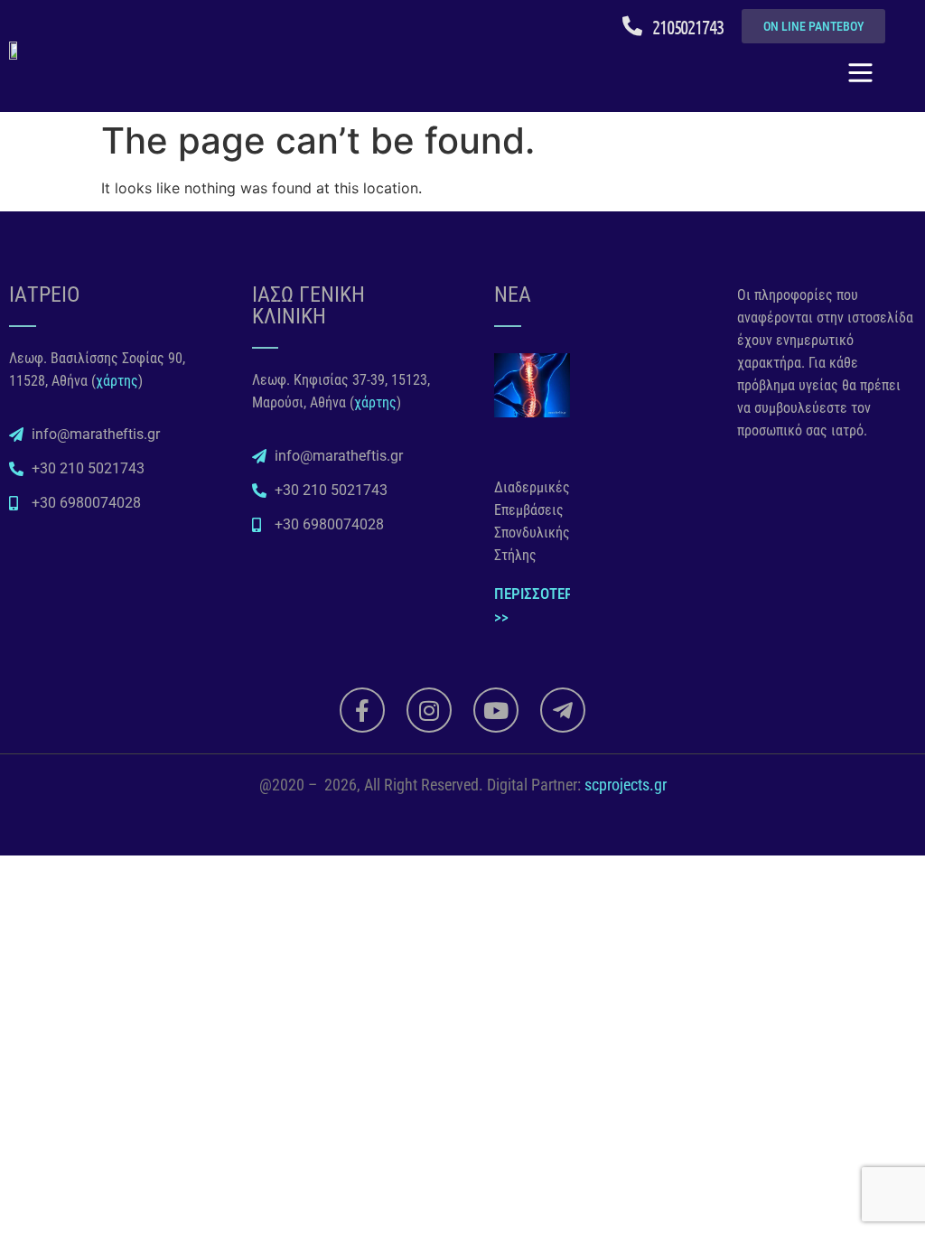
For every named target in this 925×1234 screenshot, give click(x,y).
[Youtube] (496, 710)
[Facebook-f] (362, 710)
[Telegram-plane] (562, 710)
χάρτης (117, 380)
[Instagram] (429, 710)
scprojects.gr (625, 784)
